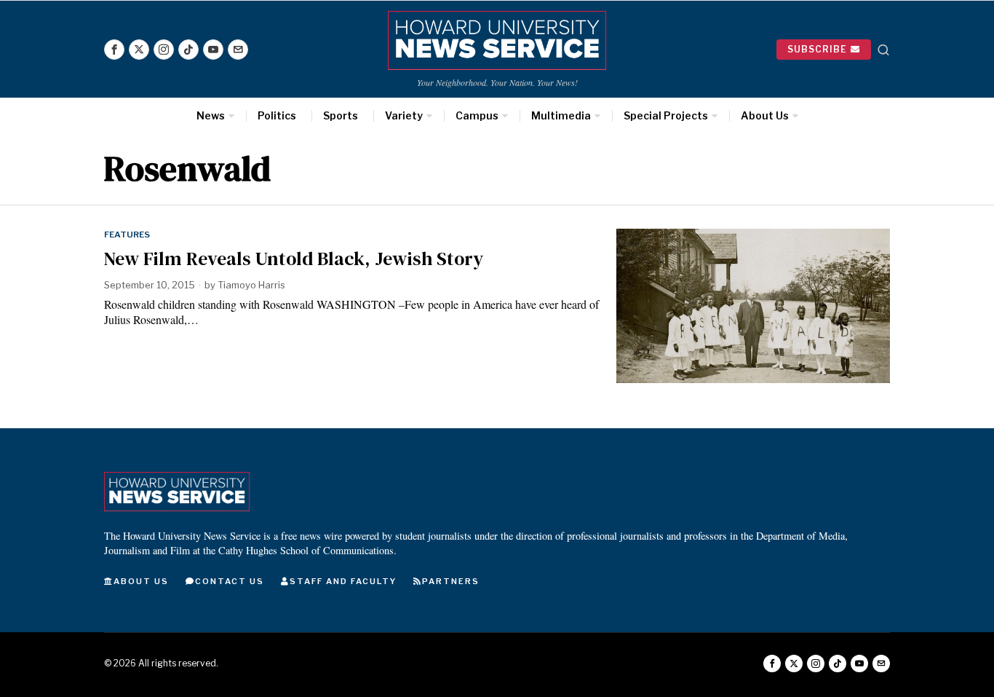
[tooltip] (114, 49)
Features (127, 234)
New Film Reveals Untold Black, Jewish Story (293, 259)
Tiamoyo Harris (251, 285)
